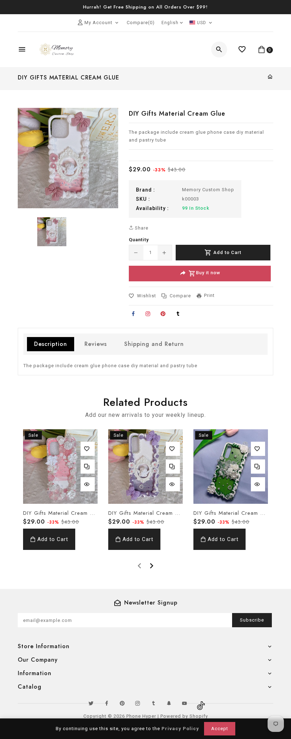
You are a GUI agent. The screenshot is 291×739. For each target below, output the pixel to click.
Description (50, 344)
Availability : (152, 208)
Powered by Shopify (184, 716)
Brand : (145, 190)
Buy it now (208, 273)
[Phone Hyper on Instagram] (137, 703)
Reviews (95, 344)
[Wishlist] (242, 49)
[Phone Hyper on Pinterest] (122, 703)
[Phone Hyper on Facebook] (106, 703)
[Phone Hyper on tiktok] (200, 703)
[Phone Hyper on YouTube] (184, 703)
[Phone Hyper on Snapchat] (169, 703)
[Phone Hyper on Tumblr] (153, 703)
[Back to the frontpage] (270, 77)
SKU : (143, 199)
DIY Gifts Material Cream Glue (60, 513)
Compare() (141, 22)
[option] (51, 231)
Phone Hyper (141, 716)
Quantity (139, 239)
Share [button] (140, 228)
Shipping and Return (154, 344)
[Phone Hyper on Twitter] (91, 703)
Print (209, 295)
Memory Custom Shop (208, 189)
